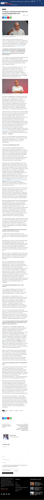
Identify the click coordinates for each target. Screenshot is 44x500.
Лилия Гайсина (5, 15)
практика (4, 339)
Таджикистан (5, 411)
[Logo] (5, 3)
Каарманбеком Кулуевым (19, 46)
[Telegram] (4, 494)
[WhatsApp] (11, 18)
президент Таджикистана (17, 179)
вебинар (6, 410)
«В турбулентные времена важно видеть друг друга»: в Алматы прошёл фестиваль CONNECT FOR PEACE (39, 493)
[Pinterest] (8, 18)
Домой (3, 7)
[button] (42, 3)
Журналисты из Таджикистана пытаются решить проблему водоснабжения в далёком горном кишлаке (39, 484)
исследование (5, 129)
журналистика (11, 410)
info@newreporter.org (4, 489)
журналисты (16, 410)
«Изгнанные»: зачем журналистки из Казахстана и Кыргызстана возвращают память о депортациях (39, 488)
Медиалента (7, 7)
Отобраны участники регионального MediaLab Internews (6, 425)
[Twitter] (6, 18)
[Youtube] (9, 494)
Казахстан (21, 410)
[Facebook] (3, 18)
